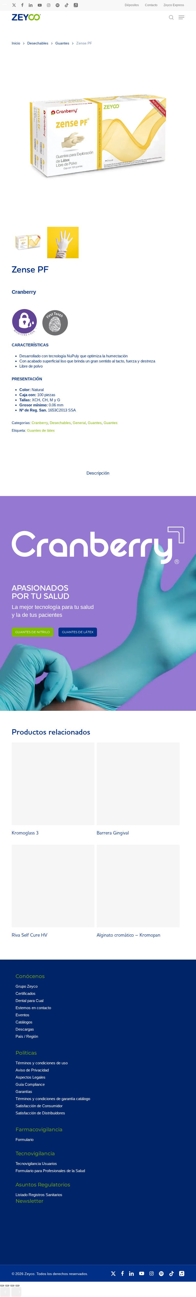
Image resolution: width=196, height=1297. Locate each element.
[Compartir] (12, 1285)
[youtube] (40, 5)
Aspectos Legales (30, 1077)
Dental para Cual (29, 1000)
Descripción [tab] (98, 473)
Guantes (62, 43)
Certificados (25, 993)
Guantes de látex (41, 430)
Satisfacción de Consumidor (39, 1106)
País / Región (27, 1036)
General (79, 423)
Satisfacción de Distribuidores (40, 1113)
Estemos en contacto (33, 1008)
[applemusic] (76, 5)
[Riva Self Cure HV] (53, 886)
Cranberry (40, 423)
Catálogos (24, 1022)
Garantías (24, 1091)
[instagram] (48, 5)
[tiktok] (67, 5)
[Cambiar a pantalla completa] (7, 1285)
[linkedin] (31, 5)
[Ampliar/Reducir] (2, 1285)
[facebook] (22, 5)
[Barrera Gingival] (138, 783)
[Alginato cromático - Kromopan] (138, 886)
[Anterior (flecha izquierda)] (5, 1292)
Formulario (24, 1139)
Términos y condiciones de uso (42, 1063)
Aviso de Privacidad (32, 1070)
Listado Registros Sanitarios (39, 1195)
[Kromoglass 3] (53, 783)
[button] (181, 17)
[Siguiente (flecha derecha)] (16, 1292)
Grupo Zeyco (27, 986)
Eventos (22, 1015)
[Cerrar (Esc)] (17, 1285)
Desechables (37, 43)
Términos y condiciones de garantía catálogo (53, 1098)
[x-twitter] (14, 5)
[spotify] (57, 5)
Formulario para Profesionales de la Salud (50, 1171)
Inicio (16, 43)
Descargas (25, 1029)
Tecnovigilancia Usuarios (36, 1163)
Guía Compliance (30, 1084)
